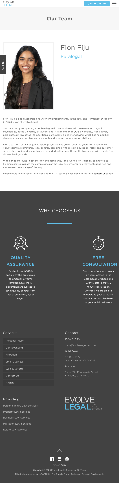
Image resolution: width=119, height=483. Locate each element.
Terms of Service (90, 474)
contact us (99, 173)
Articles (10, 382)
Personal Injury (15, 340)
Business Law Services (16, 417)
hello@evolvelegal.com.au (80, 345)
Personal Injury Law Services (20, 405)
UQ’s (76, 131)
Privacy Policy (59, 465)
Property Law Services (16, 411)
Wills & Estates (14, 368)
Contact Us (12, 375)
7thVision (81, 470)
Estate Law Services (15, 429)
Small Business (14, 361)
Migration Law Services (17, 423)
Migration (11, 354)
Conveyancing (14, 347)
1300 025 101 (73, 339)
